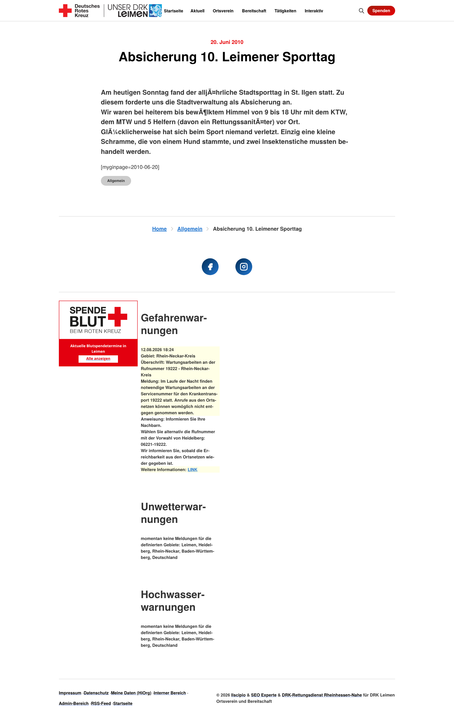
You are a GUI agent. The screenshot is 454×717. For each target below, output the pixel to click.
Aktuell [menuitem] (197, 11)
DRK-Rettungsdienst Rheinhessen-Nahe (322, 695)
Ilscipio (238, 695)
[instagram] (243, 266)
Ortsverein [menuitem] (223, 11)
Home (159, 229)
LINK (192, 469)
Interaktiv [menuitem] (314, 11)
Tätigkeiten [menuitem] (285, 11)
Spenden (381, 10)
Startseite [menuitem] (173, 11)
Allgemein (116, 180)
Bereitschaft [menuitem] (254, 11)
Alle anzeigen (98, 358)
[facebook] (210, 266)
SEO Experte (263, 695)
